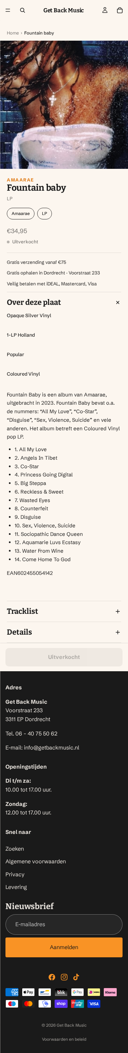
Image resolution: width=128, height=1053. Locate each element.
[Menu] (8, 10)
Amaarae (20, 180)
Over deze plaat (34, 302)
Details (19, 632)
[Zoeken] (22, 10)
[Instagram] (64, 977)
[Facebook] (52, 977)
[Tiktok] (76, 977)
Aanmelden (64, 947)
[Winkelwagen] (119, 10)
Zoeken (14, 848)
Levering (16, 886)
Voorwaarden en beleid (64, 1039)
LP (44, 213)
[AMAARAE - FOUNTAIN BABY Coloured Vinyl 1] (64, 105)
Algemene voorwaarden (35, 861)
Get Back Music (72, 1025)
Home (13, 33)
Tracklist (22, 611)
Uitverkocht (64, 656)
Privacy (15, 874)
